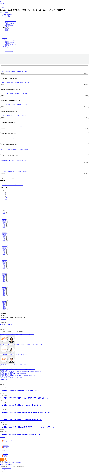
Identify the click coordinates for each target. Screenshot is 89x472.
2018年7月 (4, 289)
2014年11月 (4, 307)
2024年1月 (4, 219)
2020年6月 (4, 265)
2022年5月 (4, 240)
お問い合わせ (5, 454)
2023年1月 (4, 232)
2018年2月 (4, 294)
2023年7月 (4, 225)
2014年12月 (4, 306)
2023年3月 (4, 229)
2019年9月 (4, 274)
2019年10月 (4, 273)
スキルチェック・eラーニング (10, 21)
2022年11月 (4, 234)
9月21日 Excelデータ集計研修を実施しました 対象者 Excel (12, 71)
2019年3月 (4, 280)
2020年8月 (4, 263)
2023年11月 (4, 221)
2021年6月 (4, 252)
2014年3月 (4, 310)
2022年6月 (4, 239)
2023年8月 (4, 224)
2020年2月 (4, 268)
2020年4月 (4, 266)
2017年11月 (4, 297)
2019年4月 (4, 279)
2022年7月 (4, 238)
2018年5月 (4, 291)
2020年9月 (4, 262)
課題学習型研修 (7, 22)
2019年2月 (4, 281)
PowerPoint (6, 197)
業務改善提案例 (7, 28)
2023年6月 (4, 226)
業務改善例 (4, 17)
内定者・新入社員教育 (9, 51)
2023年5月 (4, 227)
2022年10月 (4, 235)
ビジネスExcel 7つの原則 (7, 14)
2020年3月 (4, 267)
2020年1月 (4, 269)
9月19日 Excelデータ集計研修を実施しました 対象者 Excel (12, 104)
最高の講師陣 (5, 450)
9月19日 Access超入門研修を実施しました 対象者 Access (11, 93)
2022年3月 (4, 242)
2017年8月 (4, 301)
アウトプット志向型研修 (9, 23)
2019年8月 (4, 275)
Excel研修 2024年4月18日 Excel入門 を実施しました (20, 391)
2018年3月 (4, 293)
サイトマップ (4, 469)
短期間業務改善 (7, 30)
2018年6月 (4, 290)
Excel (5, 193)
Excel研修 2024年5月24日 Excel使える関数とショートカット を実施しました (29, 427)
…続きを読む (25, 71)
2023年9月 (4, 223)
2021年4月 (4, 254)
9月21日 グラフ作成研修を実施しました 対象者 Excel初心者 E (12, 82)
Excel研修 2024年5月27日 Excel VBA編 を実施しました (21, 420)
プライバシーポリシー (6, 468)
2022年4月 (4, 241)
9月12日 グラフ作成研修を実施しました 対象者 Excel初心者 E (12, 149)
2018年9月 (4, 287)
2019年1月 (4, 282)
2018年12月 (4, 283)
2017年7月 (4, 302)
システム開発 (7, 26)
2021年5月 (4, 253)
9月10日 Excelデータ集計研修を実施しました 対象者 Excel (11, 171)
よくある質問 (5, 447)
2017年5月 (4, 304)
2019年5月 (4, 278)
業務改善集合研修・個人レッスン (11, 25)
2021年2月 (4, 256)
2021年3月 (4, 255)
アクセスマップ (6, 456)
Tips (3, 189)
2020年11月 (4, 260)
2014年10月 (4, 308)
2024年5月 (4, 214)
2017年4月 (4, 305)
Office (6, 199)
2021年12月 (4, 246)
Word (5, 195)
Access (6, 191)
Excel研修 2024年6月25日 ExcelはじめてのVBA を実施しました (24, 398)
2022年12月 (4, 233)
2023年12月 (4, 220)
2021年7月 (4, 251)
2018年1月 (4, 295)
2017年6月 (4, 303)
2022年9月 (4, 236)
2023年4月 (4, 228)
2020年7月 (4, 264)
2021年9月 (4, 249)
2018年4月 (4, 292)
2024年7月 (4, 212)
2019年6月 (4, 277)
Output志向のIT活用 (6, 16)
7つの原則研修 (7, 24)
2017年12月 (4, 296)
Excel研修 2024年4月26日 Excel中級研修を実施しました (21, 434)
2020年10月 (4, 261)
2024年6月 (4, 213)
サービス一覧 (7, 20)
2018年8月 (4, 288)
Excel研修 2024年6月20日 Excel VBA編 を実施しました (12, 185)
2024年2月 (4, 218)
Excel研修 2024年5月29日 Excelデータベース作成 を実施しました (25, 412)
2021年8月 (4, 250)
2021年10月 (4, 248)
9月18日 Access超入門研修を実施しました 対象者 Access (11, 115)
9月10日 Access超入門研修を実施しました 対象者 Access (11, 160)
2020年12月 (4, 259)
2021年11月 (4, 247)
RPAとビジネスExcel (6, 15)
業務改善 (6, 29)
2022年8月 (4, 237)
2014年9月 (4, 309)
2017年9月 (4, 300)
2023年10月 (4, 222)
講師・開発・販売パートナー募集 (9, 453)
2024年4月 (4, 215)
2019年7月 (4, 276)
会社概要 (5, 455)
